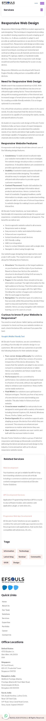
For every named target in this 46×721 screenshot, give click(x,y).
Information (9, 551)
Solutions (6, 614)
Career (5, 631)
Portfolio (5, 626)
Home (4, 602)
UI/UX (6, 563)
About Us (6, 606)
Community (36, 557)
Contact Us (6, 635)
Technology (24, 551)
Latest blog (9, 557)
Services (5, 618)
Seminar (22, 557)
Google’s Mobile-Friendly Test (13, 336)
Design (16, 563)
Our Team (6, 610)
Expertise (6, 622)
